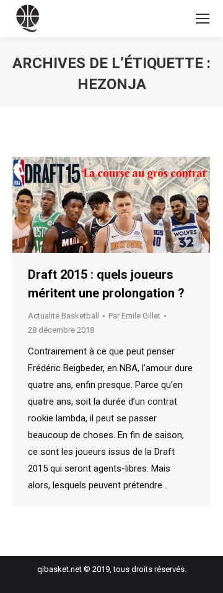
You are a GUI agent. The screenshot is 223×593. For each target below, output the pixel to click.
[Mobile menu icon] (203, 19)
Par (134, 315)
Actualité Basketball (63, 315)
